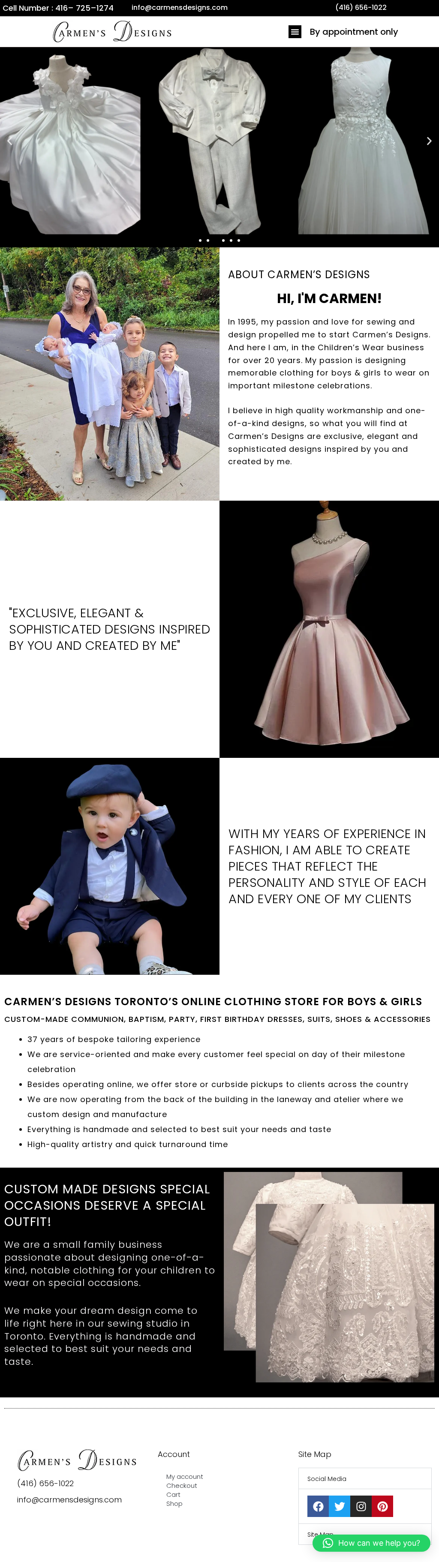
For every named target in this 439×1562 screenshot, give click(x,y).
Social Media (326, 1479)
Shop (174, 1503)
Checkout (181, 1485)
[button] (295, 31)
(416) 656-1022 (45, 1483)
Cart (173, 1494)
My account (184, 1476)
